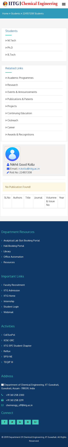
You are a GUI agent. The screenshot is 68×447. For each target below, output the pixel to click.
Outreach (12, 120)
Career (11, 127)
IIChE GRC (9, 340)
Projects (12, 106)
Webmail (8, 312)
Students (15, 13)
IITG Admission (12, 290)
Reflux (7, 351)
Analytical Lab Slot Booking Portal (22, 240)
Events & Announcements (22, 92)
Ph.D (10, 47)
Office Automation (13, 256)
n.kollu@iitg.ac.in (29, 168)
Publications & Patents (20, 99)
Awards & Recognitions (20, 134)
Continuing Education (19, 113)
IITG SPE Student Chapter (17, 345)
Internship (9, 301)
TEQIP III (8, 362)
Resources (9, 262)
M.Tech (11, 40)
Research (12, 84)
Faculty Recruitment (14, 284)
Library (7, 251)
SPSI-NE (8, 356)
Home (5, 13)
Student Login (11, 306)
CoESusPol (9, 334)
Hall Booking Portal (14, 245)
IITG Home (9, 295)
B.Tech (11, 54)
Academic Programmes (20, 77)
